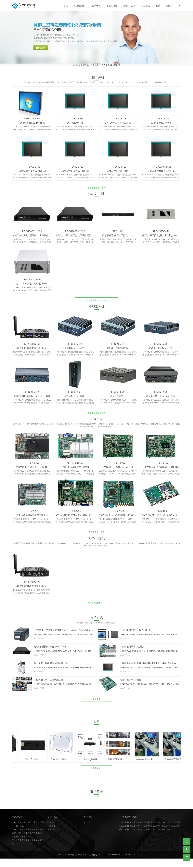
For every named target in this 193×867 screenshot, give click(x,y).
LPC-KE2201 (75, 390)
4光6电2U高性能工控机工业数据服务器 (76, 233)
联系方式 (51, 827)
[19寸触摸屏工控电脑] (161, 99)
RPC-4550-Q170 (160, 229)
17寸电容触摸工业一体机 (32, 120)
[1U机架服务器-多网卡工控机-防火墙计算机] (118, 211)
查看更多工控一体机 (96, 186)
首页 (66, 5)
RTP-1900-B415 (161, 116)
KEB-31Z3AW (161, 461)
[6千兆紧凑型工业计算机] (75, 324)
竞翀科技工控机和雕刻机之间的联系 (27, 827)
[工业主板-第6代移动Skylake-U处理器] (161, 443)
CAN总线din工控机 (75, 394)
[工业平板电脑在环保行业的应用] (108, 632)
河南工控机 (166, 824)
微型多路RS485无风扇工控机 (161, 394)
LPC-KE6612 (32, 390)
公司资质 (51, 824)
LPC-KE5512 (75, 342)
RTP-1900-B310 (75, 164)
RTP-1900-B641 (32, 164)
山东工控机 (155, 824)
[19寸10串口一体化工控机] (118, 99)
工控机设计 (79, 5)
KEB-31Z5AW (118, 461)
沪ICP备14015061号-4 (126, 853)
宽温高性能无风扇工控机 (160, 346)
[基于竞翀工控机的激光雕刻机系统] (22, 665)
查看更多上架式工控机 (96, 298)
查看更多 (96, 696)
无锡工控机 (134, 824)
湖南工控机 (176, 824)
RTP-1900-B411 (75, 116)
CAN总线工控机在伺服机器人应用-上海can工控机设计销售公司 (65, 628)
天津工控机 (134, 820)
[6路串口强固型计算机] (118, 324)
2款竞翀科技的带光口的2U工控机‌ (50, 644)
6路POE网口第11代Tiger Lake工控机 (32, 394)
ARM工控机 (96, 536)
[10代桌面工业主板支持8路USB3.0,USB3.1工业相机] (118, 491)
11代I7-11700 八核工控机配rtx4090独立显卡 (35, 281)
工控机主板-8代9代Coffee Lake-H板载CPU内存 (37, 465)
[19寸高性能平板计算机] (118, 147)
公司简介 (51, 820)
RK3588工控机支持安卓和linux (32, 346)
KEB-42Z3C (32, 509)
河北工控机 (145, 820)
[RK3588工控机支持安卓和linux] (32, 324)
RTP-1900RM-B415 (161, 164)
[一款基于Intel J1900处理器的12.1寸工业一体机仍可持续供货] (108, 665)
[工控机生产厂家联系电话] (186, 849)
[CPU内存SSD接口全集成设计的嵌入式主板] (75, 491)
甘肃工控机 (155, 827)
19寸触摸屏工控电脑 (161, 120)
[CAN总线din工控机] (75, 372)
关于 (168, 5)
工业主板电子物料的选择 (132, 644)
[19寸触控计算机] (75, 99)
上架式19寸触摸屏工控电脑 (161, 169)
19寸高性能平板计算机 (118, 169)
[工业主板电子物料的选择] (108, 648)
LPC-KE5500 (161, 342)
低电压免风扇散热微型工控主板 (32, 513)
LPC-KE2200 (161, 390)
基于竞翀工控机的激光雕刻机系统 (51, 661)
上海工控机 (166, 820)
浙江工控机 (145, 824)
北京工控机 (124, 820)
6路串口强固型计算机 (118, 346)
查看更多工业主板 (96, 530)
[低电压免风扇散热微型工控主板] (32, 491)
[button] (190, 38)
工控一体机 (95, 5)
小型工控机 (111, 5)
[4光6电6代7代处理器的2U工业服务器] (32, 211)
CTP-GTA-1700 (32, 116)
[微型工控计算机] (118, 372)
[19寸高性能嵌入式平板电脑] (75, 147)
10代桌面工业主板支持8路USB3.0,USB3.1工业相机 (125, 513)
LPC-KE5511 (118, 342)
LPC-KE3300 (118, 390)
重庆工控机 (124, 827)
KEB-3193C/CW (75, 461)
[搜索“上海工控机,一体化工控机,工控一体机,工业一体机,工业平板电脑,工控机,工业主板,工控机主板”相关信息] (180, 6)
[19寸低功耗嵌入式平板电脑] (32, 147)
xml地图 (86, 820)
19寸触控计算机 (75, 120)
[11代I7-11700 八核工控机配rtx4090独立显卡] (32, 259)
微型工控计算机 (118, 394)
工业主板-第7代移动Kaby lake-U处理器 (118, 465)
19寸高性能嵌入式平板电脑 (75, 169)
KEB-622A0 (118, 509)
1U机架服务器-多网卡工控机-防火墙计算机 (120, 233)
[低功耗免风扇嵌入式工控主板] (75, 443)
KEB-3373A (75, 509)
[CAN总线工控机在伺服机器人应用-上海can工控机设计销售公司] (22, 632)
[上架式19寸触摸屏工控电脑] (161, 147)
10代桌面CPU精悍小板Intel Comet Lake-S (163, 513)
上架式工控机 (129, 5)
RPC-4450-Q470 (32, 277)
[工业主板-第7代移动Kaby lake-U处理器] (118, 443)
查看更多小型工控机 (96, 411)
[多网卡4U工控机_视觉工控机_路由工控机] (161, 211)
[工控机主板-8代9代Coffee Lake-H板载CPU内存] (32, 443)
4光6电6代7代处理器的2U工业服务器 (32, 233)
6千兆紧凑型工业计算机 (75, 346)
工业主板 (145, 5)
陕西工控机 (145, 827)
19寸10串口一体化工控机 (118, 120)
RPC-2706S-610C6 (75, 229)
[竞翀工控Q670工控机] (108, 681)
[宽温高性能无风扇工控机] (161, 324)
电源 (158, 5)
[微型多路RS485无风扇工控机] (161, 372)
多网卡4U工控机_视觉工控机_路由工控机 (163, 233)
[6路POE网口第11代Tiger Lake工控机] (32, 372)
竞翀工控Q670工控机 (130, 677)
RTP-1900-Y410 (118, 164)
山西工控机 (155, 820)
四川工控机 (134, 827)
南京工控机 (124, 824)
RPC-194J (118, 229)
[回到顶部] (186, 857)
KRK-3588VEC (32, 342)
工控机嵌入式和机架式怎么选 (48, 677)
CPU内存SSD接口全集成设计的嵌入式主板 (78, 513)
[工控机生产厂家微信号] (186, 841)
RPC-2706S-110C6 (32, 229)
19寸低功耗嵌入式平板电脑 (32, 169)
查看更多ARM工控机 (96, 601)
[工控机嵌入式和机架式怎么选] (22, 681)
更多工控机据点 (168, 827)
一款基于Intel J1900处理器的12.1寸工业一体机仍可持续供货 (150, 661)
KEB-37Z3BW (32, 461)
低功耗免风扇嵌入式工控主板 (75, 465)
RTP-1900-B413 (118, 116)
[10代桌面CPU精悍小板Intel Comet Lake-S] (161, 491)
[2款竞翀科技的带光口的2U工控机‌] (22, 648)
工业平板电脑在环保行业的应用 (135, 628)
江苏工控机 (176, 820)
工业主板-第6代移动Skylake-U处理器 (161, 465)
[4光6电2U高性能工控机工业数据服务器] (75, 211)
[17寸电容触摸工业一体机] (32, 99)
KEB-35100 (161, 509)
